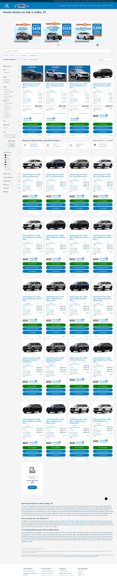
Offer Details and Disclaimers (21, 41)
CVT (42, 55)
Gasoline (24, 55)
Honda (25, 59)
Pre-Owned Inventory (73, 5)
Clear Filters (33, 59)
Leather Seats (33, 55)
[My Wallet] (112, 5)
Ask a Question (32, 131)
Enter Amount (11, 146)
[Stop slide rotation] (97, 45)
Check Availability (102, 124)
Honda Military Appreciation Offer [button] (27, 109)
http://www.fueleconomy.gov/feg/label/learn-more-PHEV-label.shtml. (80, 569)
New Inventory (63, 5)
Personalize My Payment (32, 128)
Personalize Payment (36, 113)
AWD (12, 55)
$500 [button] (40, 108)
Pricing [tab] (27, 90)
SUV (17, 55)
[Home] (6, 5)
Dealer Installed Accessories (27, 99)
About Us (105, 5)
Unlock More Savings (32, 124)
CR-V (18, 59)
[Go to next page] (112, 512)
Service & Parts (98, 5)
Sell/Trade (90, 5)
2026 (6, 55)
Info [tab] (37, 90)
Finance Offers (83, 5)
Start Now (32, 500)
